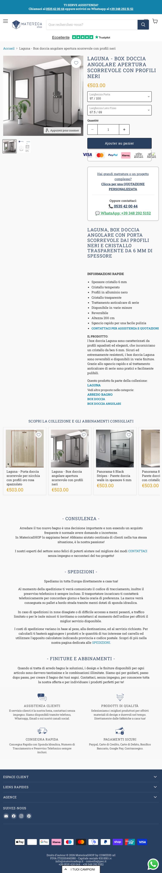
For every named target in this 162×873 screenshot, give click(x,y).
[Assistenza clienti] (42, 707)
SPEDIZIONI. (101, 642)
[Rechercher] (143, 25)
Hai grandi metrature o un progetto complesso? (123, 181)
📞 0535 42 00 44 (123, 206)
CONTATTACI (137, 551)
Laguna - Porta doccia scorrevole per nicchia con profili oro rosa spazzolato (23, 477)
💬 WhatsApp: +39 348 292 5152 (123, 213)
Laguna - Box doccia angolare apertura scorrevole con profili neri (67, 477)
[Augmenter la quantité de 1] (124, 129)
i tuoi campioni (83, 869)
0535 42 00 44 (55, 9)
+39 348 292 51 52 (121, 9)
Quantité (93, 120)
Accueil (9, 48)
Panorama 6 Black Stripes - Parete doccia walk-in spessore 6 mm (114, 475)
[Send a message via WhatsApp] (153, 864)
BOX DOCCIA (96, 399)
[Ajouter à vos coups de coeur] (76, 63)
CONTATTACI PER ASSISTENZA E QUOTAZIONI (125, 328)
